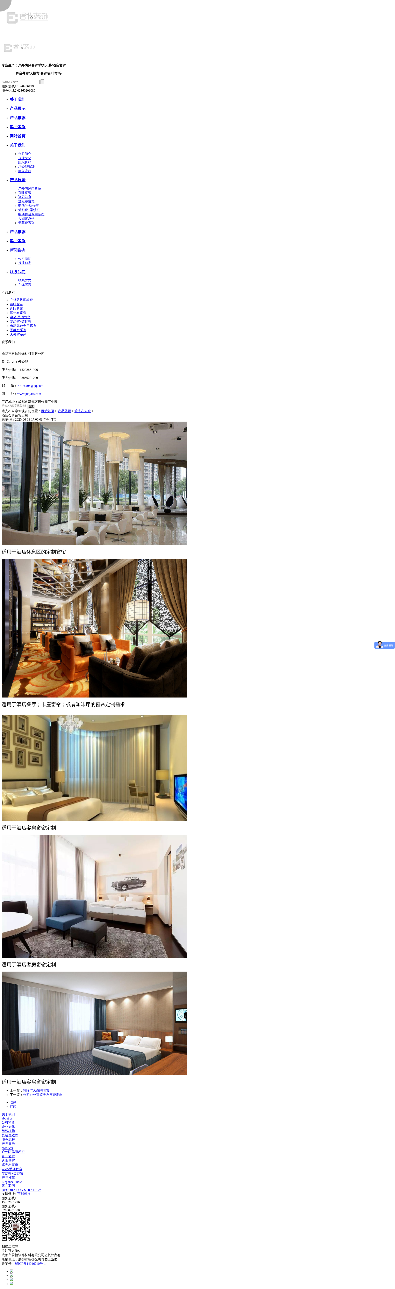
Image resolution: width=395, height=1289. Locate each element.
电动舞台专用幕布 (31, 214)
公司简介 (24, 154)
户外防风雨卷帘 (29, 188)
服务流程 (24, 171)
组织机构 (24, 162)
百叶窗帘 (24, 192)
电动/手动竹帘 (28, 205)
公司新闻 (24, 258)
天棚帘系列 (26, 218)
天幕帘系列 (26, 223)
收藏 (13, 1102)
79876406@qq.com (30, 385)
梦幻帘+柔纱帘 (29, 210)
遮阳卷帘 (24, 197)
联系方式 (24, 280)
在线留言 (24, 284)
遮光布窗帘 (26, 201)
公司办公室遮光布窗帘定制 (43, 1094)
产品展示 (64, 411)
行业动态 (24, 263)
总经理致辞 (26, 166)
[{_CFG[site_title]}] (27, 31)
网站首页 (47, 411)
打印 (13, 1106)
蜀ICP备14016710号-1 (30, 1263)
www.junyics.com (29, 393)
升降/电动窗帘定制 (36, 1090)
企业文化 (24, 158)
